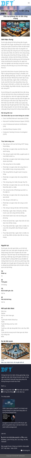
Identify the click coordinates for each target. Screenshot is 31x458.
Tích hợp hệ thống (8, 392)
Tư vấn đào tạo (20, 392)
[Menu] (29, 3)
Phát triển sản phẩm (22, 390)
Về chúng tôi (26, 450)
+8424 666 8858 (7, 437)
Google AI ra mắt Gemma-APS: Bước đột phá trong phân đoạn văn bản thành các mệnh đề (14, 425)
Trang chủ (4, 7)
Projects (10, 7)
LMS (2, 360)
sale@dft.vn (17, 437)
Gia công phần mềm (9, 390)
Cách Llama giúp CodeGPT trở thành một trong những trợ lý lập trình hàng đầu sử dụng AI (14, 410)
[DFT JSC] (8, 3)
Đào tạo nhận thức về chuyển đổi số (12, 362)
